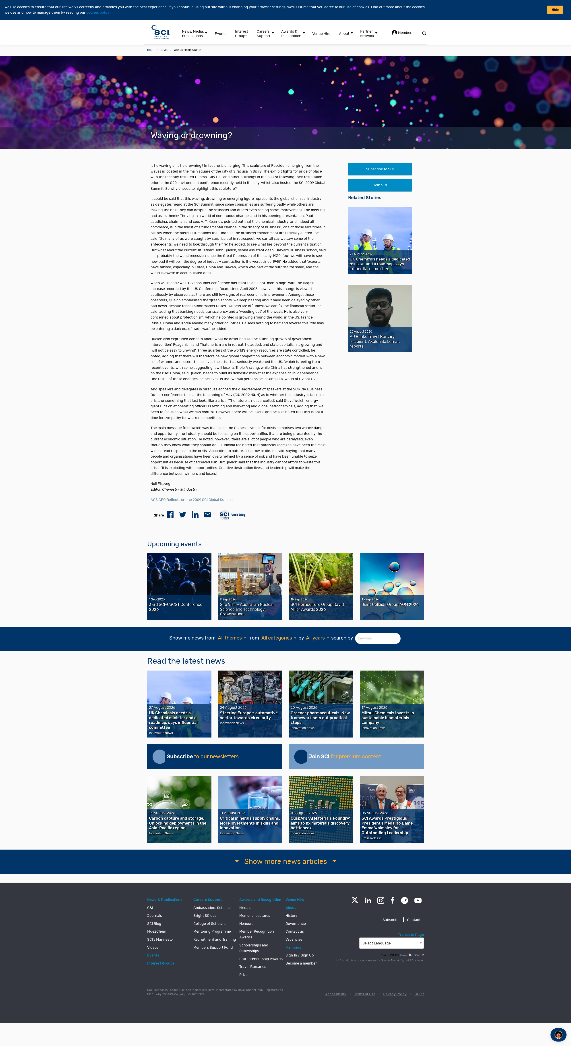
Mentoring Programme (212, 931)
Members (405, 33)
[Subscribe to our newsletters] (160, 757)
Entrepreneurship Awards (261, 959)
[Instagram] (380, 900)
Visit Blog (238, 515)
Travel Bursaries (252, 967)
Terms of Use (364, 994)
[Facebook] (393, 900)
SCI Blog (154, 923)
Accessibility (335, 994)
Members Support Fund (213, 947)
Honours (246, 923)
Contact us (295, 931)
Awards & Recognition (291, 34)
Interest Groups (241, 34)
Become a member (301, 963)
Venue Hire (321, 33)
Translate (416, 955)
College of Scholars (209, 923)
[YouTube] (418, 900)
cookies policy (98, 12)
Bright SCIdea (205, 915)
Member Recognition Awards (256, 934)
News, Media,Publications (193, 34)
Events (220, 33)
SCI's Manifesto (160, 939)
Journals (154, 915)
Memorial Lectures (254, 915)
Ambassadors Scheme (212, 908)
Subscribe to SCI (380, 169)
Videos (152, 947)
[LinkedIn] (368, 900)
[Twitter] (355, 902)
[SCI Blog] (404, 900)
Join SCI (380, 185)
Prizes (244, 975)
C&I (150, 908)
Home (150, 50)
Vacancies (294, 939)
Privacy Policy (395, 994)
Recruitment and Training (214, 939)
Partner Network (367, 34)
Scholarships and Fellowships (253, 948)
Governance (296, 923)
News (164, 50)
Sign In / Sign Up (300, 955)
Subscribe (391, 920)
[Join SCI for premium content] (301, 757)
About (344, 33)
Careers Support (263, 34)
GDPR (419, 994)
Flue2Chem (156, 931)
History (291, 915)
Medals (245, 908)
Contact (413, 920)
